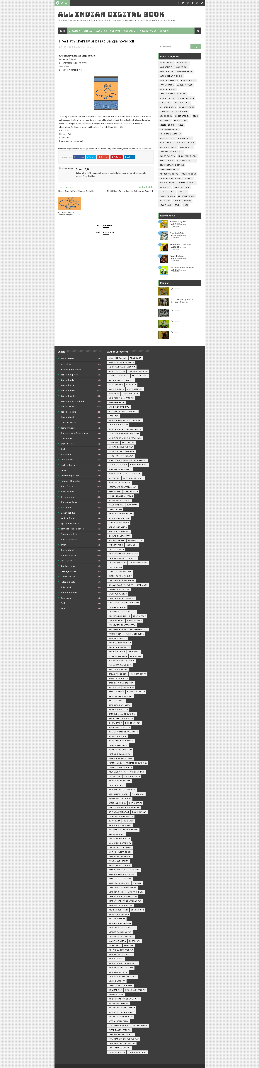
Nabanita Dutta (138, 674)
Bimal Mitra (128, 443)
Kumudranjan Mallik (119, 616)
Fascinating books (169, 129)
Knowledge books (187, 156)
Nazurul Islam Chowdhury (122, 714)
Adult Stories (167, 63)
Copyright (166, 31)
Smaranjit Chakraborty (121, 937)
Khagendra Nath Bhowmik (122, 598)
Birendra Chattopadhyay (121, 451)
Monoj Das (136, 656)
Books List (165, 103)
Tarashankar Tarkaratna (122, 1043)
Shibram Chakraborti (120, 923)
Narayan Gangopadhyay (120, 696)
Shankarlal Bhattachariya (123, 888)
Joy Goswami (115, 567)
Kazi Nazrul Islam (118, 594)
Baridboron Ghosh (118, 425)
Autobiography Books (171, 76)
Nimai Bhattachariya (119, 727)
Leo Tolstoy (139, 616)
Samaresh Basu (116, 834)
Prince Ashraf (137, 772)
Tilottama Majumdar (119, 1048)
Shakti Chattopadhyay (120, 879)
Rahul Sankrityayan (119, 812)
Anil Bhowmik (115, 380)
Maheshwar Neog (117, 629)
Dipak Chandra (116, 505)
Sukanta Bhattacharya (120, 986)
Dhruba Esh (114, 492)
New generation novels (172, 165)
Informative (186, 147)
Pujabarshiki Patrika (170, 178)
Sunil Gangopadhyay (135, 990)
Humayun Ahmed (117, 540)
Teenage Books (167, 192)
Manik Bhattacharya (119, 647)
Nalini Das (129, 687)
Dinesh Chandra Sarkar (121, 496)
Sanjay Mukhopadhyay (120, 843)
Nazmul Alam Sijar (118, 710)
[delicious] (202, 3)
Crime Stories (182, 116)
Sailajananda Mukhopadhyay (123, 830)
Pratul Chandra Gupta (120, 767)
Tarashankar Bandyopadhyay (124, 1039)
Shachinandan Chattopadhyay (124, 870)
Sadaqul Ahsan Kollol (120, 825)
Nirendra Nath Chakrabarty (123, 732)
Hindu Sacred (166, 143)
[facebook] (178, 3)
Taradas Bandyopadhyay (121, 1034)
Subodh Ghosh (116, 959)
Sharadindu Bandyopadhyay (123, 897)
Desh (195, 116)
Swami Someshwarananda (122, 1008)
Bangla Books (188, 80)
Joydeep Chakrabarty (120, 572)
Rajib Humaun (139, 812)
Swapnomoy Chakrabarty (122, 1012)
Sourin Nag (135, 941)
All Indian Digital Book (111, 14)
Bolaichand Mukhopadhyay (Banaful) (128, 460)
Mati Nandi (134, 652)
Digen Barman (131, 492)
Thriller (182, 192)
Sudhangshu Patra (118, 972)
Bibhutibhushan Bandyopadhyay (125, 438)
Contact (115, 31)
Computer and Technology (173, 112)
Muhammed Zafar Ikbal (120, 665)
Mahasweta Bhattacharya (122, 625)
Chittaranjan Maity (133, 478)
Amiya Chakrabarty (119, 376)
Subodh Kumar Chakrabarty (123, 963)
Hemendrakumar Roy (119, 532)
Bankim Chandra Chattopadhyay (125, 420)
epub (177, 205)
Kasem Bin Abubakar (119, 589)
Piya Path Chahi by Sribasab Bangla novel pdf (69, 214)
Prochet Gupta (132, 776)
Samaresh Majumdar (119, 839)
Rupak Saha (114, 821)
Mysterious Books (186, 161)
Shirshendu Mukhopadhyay (122, 928)
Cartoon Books (182, 103)
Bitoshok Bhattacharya (121, 456)
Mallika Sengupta (135, 634)
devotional (165, 205)
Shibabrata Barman (119, 914)
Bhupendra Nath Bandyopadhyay (125, 429)
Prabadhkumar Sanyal (120, 754)
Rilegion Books (167, 183)
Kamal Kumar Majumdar (121, 585)
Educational (180, 121)
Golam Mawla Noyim (119, 523)
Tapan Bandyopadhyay (120, 1030)
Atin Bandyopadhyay (119, 407)
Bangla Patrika (167, 89)
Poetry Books (189, 174)
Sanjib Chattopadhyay (120, 848)
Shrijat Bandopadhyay (120, 932)
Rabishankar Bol (117, 803)
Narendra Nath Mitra (120, 705)
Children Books (168, 107)
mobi (185, 205)
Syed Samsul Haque (118, 1026)
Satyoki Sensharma (118, 861)
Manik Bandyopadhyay (120, 643)
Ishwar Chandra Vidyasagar (123, 554)
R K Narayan (138, 794)
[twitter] (183, 3)
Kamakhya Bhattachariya (121, 581)
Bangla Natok (167, 85)
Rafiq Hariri (135, 803)
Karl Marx (142, 585)
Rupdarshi (129, 821)
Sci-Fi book (165, 187)
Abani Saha (135, 358)
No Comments (175, 226)
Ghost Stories (167, 138)
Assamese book (184, 72)
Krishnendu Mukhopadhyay (122, 612)
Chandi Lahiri (115, 474)
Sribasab (90, 47)
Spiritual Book (181, 187)
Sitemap (88, 31)
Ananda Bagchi (139, 376)
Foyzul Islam (115, 509)
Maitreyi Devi (115, 634)
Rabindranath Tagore (120, 799)
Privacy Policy (147, 31)
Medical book (167, 161)
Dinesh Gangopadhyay (120, 500)
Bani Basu (114, 416)
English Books (167, 125)
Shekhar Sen (137, 910)
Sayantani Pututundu (120, 865)
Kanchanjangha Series (171, 152)
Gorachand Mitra (118, 527)
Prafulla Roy (115, 763)
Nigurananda (115, 723)
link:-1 (61, 130)
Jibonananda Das (138, 563)
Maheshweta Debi (139, 629)
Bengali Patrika (186, 98)
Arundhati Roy (134, 389)
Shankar (137, 883)
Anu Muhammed (116, 389)
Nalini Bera (114, 687)
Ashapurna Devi (130, 394)
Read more (182, 224)
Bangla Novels (80, 47)
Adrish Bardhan (117, 371)
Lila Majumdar (116, 621)
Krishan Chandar (117, 607)
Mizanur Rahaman (118, 656)
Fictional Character (170, 134)
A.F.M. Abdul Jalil (118, 358)
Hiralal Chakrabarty (120, 536)
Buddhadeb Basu (138, 465)
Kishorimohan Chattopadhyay (124, 603)
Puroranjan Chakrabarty (122, 790)
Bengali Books (167, 98)
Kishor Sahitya (167, 156)
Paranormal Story (169, 169)
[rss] (192, 3)
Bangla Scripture (169, 80)
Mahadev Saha (134, 621)
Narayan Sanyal (117, 701)
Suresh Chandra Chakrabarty (124, 999)
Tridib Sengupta (117, 1052)
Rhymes (188, 178)
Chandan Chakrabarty (120, 469)
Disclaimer (130, 31)
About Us (101, 31)
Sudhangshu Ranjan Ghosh (122, 977)
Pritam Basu (115, 776)
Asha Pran (114, 394)
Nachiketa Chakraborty (121, 683)
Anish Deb (131, 385)
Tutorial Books (186, 196)
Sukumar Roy (115, 990)
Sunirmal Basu (116, 994)
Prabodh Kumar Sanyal (120, 759)
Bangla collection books (173, 94)
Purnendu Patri (116, 785)
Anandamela (166, 67)
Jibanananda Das (117, 563)
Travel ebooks (167, 196)
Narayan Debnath (136, 692)
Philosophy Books (169, 174)
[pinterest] (188, 3)
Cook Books (166, 116)
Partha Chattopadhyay (120, 750)
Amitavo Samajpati (138, 371)
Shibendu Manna (117, 919)
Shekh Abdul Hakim (118, 910)
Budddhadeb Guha (118, 465)
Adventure (182, 63)
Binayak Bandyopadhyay (121, 447)
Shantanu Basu (135, 892)
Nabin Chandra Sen (118, 678)
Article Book (166, 72)
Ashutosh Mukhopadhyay (121, 398)
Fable (180, 125)
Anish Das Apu (116, 385)
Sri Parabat (115, 945)
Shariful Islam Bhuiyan (120, 905)
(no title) (175, 289)
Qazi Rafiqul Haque (119, 794)
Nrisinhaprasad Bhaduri (121, 741)
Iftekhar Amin (116, 545)
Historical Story (186, 143)
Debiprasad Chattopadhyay (123, 487)
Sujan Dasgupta (117, 981)
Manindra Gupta (117, 652)
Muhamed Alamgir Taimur (122, 661)
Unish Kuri (165, 201)
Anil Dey (130, 380)
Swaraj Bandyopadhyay (121, 1017)
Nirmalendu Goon (118, 736)
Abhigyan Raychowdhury (121, 362)
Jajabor (132, 558)
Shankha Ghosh (116, 892)
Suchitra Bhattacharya (121, 968)
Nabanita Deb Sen (118, 674)
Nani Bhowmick (116, 692)
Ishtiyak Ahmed (116, 549)
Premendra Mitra (118, 772)
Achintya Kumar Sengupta (122, 367)
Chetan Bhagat (133, 474)
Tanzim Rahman (139, 1026)
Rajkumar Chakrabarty (121, 816)
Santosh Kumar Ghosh (120, 852)
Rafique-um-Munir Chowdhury (124, 808)
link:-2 (69, 130)
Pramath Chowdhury (136, 763)
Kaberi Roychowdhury (120, 576)
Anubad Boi (181, 67)
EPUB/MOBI (75, 31)
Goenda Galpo (185, 138)
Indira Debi (131, 545)
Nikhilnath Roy (133, 723)
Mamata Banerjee (118, 638)
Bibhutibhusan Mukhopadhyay (124, 434)
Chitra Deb (114, 478)
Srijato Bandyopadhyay (121, 950)
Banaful (133, 411)
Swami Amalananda (118, 1003)
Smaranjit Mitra (117, 941)
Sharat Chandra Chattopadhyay (125, 901)
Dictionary (165, 121)
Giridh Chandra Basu (119, 518)
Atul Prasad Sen (117, 411)
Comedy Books (186, 107)
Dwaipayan (132, 505)
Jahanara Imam (116, 558)
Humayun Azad (135, 540)
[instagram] (197, 3)
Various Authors (182, 201)
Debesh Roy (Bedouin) (120, 483)
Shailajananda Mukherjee (122, 874)
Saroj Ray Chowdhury (120, 856)
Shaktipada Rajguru (119, 883)
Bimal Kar (114, 443)
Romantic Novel (187, 183)
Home (62, 31)
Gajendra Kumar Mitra (120, 514)
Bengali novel (76, 70)
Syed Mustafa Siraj (119, 1021)
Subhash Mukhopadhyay (121, 954)
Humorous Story (168, 147)
